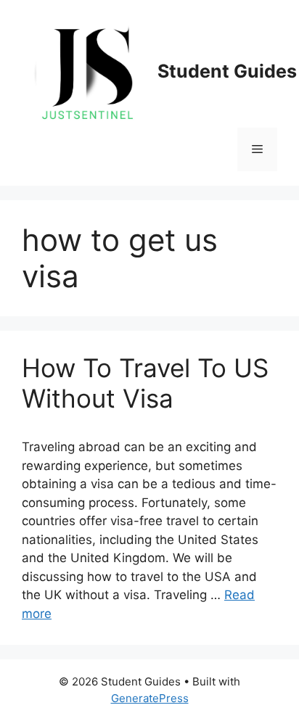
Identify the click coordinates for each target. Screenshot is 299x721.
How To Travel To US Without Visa (145, 383)
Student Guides (227, 71)
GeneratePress (150, 698)
